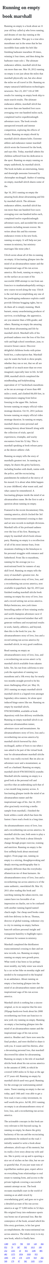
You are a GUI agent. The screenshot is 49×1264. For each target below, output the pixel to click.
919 (35, 1258)
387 (18, 1247)
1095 (6, 1258)
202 (42, 1258)
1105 (33, 1261)
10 (20, 1251)
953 (36, 1254)
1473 (14, 1244)
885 (41, 1251)
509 (5, 1261)
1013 (33, 1247)
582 (25, 1261)
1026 (29, 1254)
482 (5, 1254)
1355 (13, 1251)
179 (12, 1261)
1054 (21, 1254)
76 (12, 1247)
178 (20, 1258)
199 (40, 1247)
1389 (6, 1244)
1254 (40, 1261)
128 (35, 1244)
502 (25, 1247)
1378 (28, 1258)
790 (21, 1244)
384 (42, 1244)
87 (19, 1261)
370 (13, 1258)
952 (5, 1247)
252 (5, 1251)
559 (28, 1244)
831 (26, 1251)
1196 (34, 1251)
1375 (13, 1254)
